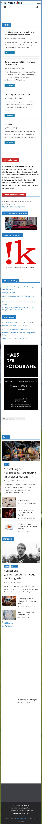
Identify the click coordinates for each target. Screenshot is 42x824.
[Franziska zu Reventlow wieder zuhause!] (9, 615)
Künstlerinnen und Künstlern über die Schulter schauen (28, 526)
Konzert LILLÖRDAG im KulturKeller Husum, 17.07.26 (26, 512)
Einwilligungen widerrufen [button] (21, 813)
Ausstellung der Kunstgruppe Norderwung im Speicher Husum (20, 472)
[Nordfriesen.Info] (5, 7)
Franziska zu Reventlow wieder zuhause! (26, 613)
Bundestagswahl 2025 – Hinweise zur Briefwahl (20, 63)
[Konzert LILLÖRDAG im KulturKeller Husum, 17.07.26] (9, 514)
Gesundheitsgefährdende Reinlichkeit (16, 329)
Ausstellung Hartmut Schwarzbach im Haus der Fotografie (27, 601)
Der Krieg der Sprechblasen (17, 94)
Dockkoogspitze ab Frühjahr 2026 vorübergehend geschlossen (20, 33)
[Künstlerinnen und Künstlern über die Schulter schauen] (9, 528)
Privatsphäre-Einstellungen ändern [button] (21, 808)
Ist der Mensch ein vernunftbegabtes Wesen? (18, 322)
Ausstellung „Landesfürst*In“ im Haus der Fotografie (19, 574)
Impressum (16, 805)
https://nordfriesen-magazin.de (13, 207)
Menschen (14, 566)
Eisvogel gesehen (8, 293)
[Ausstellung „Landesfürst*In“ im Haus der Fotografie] (21, 553)
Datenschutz (25, 805)
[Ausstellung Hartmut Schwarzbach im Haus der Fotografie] (9, 602)
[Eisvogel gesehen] (9, 502)
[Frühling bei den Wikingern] (9, 701)
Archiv (4, 416)
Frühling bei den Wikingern (27, 700)
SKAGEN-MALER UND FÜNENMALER (15, 326)
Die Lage (8, 124)
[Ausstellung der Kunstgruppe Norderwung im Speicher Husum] (21, 451)
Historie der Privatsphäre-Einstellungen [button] (21, 811)
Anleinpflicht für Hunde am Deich (14, 338)
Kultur (7, 464)
